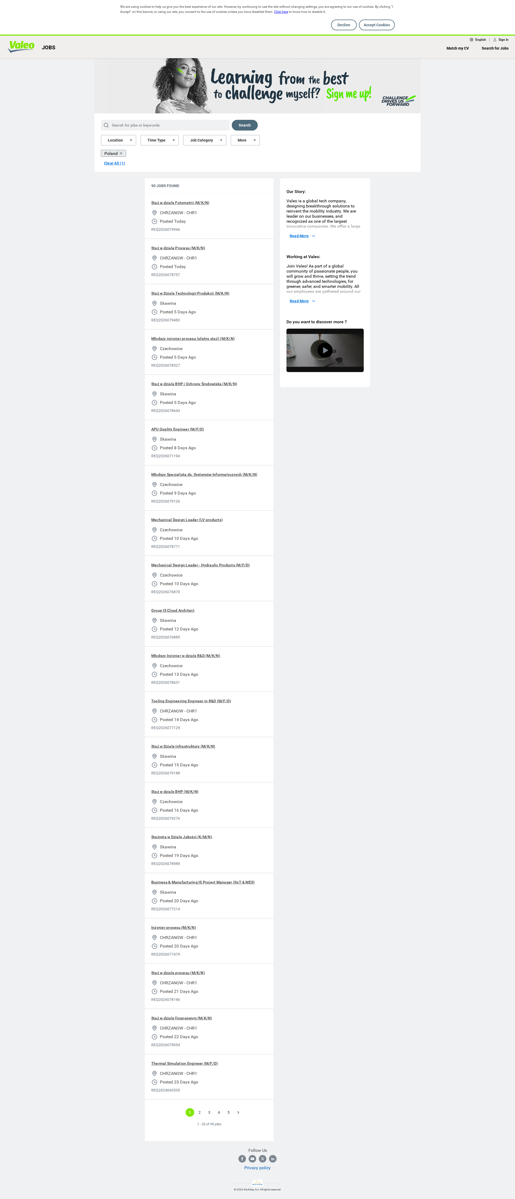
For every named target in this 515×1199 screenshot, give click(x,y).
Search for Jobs (495, 48)
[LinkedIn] (273, 1159)
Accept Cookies (377, 25)
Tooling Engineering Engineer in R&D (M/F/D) (191, 701)
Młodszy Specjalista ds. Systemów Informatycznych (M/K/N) (204, 474)
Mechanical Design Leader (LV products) (187, 520)
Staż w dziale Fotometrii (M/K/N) (180, 203)
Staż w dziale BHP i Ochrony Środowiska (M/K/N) (194, 384)
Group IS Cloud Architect (172, 610)
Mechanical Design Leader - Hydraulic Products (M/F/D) (200, 565)
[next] (238, 1112)
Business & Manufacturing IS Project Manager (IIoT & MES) (203, 882)
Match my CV (458, 48)
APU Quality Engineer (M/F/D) (177, 429)
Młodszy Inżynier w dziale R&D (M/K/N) (185, 656)
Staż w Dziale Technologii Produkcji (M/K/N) (190, 293)
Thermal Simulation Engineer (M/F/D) (184, 1063)
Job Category (201, 140)
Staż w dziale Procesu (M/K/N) (178, 248)
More (242, 140)
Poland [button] (111, 153)
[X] (262, 1159)
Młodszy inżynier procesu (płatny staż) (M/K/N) (193, 338)
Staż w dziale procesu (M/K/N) (178, 973)
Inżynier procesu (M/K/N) (173, 927)
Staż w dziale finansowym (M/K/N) (181, 1018)
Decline (343, 25)
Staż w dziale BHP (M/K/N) (174, 791)
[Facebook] (242, 1159)
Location (115, 140)
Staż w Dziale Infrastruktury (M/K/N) (183, 746)
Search (245, 125)
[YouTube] (252, 1159)
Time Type (156, 140)
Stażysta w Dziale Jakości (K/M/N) (181, 837)
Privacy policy (257, 1167)
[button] (325, 350)
